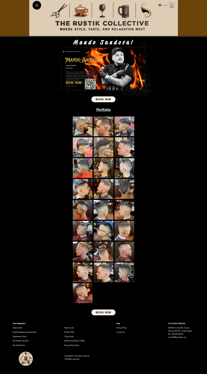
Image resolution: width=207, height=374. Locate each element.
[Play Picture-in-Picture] (144, 92)
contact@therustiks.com (177, 337)
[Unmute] (62, 92)
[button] (172, 5)
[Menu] (37, 5)
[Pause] (58, 92)
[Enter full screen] (148, 92)
